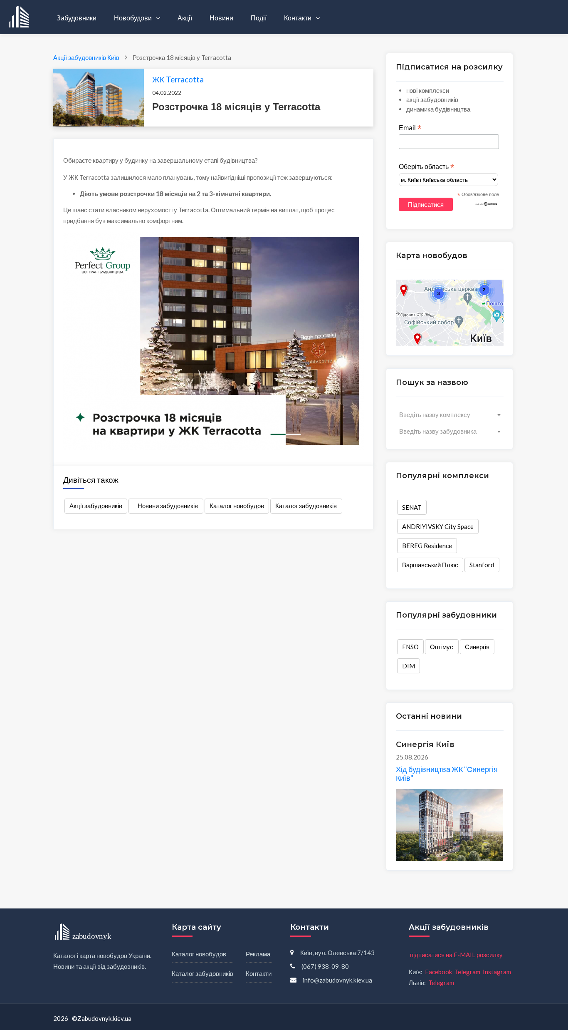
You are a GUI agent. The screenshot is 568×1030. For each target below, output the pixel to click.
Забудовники (76, 18)
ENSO (410, 646)
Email (410, 128)
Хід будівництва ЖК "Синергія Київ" (447, 773)
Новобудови (133, 18)
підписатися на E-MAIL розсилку (456, 954)
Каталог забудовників (306, 505)
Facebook (438, 971)
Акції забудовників (95, 505)
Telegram (467, 971)
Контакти (298, 18)
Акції (185, 18)
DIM (408, 666)
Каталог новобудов (237, 505)
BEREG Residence (427, 545)
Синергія (477, 646)
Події (259, 18)
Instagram (497, 971)
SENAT (412, 507)
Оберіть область (426, 167)
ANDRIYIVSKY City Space (438, 526)
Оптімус (441, 646)
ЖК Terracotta (178, 79)
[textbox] (450, 414)
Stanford (481, 564)
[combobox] (450, 414)
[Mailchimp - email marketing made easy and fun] (486, 203)
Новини (221, 18)
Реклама (258, 954)
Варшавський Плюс (430, 564)
